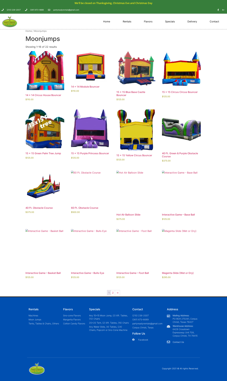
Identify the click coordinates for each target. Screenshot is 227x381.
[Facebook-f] (218, 10)
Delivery (192, 21)
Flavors (148, 21)
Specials (170, 21)
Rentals (127, 21)
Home (106, 21)
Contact (214, 21)
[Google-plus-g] (223, 10)
